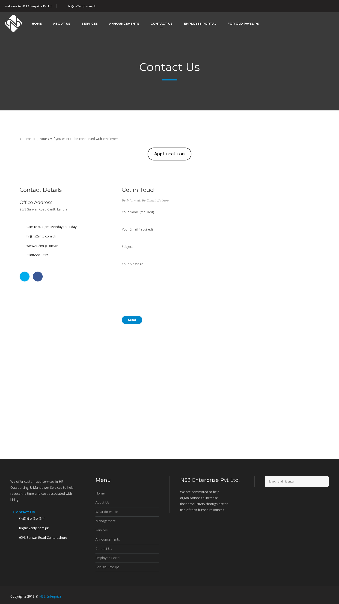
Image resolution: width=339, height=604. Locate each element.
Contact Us (103, 548)
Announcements (107, 539)
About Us (102, 502)
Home (100, 493)
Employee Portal (107, 558)
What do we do (106, 511)
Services (101, 530)
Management (105, 521)
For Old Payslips (107, 567)
